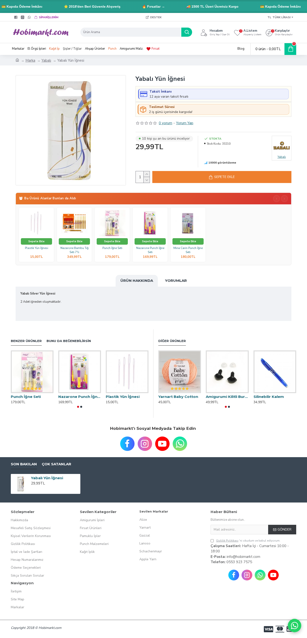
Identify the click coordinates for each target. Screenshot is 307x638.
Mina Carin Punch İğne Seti (188, 250)
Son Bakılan (24, 464)
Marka (30, 60)
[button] (78, 407)
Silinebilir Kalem (269, 396)
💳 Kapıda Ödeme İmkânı (274, 6)
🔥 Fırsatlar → (147, 6)
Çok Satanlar (56, 464)
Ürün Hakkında (136, 280)
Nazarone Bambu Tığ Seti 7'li (74, 250)
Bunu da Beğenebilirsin (69, 341)
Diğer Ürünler (172, 341)
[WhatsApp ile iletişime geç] (294, 625)
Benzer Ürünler (26, 341)
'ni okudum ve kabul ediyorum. (248, 541)
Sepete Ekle (36, 241)
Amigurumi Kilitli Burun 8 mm (227, 396)
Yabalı (46, 60)
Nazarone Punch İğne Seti (150, 250)
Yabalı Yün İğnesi (47, 478)
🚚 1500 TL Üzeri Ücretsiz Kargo (206, 6)
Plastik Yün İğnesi (36, 248)
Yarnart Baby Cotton (178, 396)
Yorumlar (176, 280)
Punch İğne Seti (112, 248)
